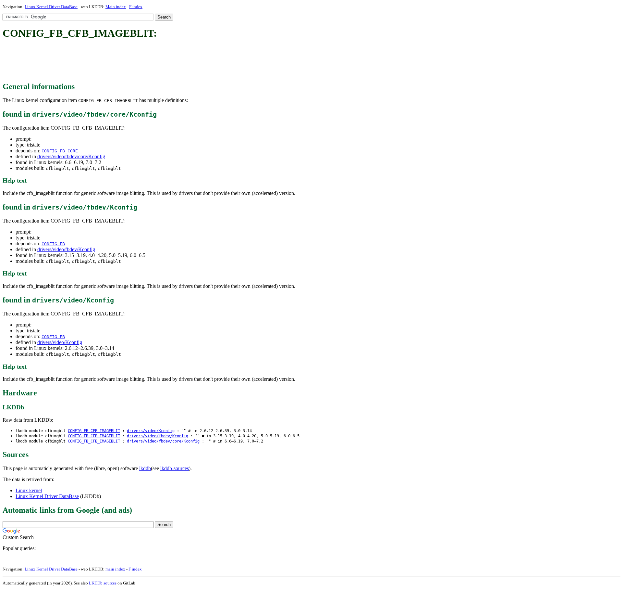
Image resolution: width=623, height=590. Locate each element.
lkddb (145, 468)
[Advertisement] (121, 61)
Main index (115, 6)
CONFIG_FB (53, 243)
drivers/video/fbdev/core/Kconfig (71, 156)
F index (135, 6)
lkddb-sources (174, 468)
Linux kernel (29, 490)
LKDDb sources (102, 583)
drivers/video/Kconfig (59, 342)
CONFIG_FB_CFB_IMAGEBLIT (94, 431)
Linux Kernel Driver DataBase (51, 6)
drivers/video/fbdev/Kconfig (66, 249)
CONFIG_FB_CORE (60, 150)
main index (115, 569)
